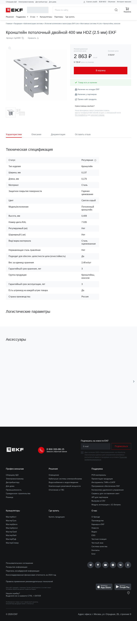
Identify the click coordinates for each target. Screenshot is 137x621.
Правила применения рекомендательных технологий (29, 581)
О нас (33, 17)
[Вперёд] (133, 381)
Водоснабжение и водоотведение (63, 482)
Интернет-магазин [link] (124, 2)
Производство (98, 520)
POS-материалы (99, 475)
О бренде (96, 517)
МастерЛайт (11, 535)
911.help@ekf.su (81, 115)
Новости (95, 528)
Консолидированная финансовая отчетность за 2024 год (31, 575)
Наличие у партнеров (87, 94)
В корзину (28, 409)
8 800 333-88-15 (55, 449)
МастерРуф (11, 539)
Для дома (52, 2)
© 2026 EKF (12, 614)
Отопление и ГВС (56, 490)
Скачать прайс (91, 2)
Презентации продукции (102, 479)
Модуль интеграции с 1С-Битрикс (106, 505)
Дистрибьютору (41, 2)
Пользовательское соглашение (19, 563)
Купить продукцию (57, 517)
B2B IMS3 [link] (102, 2)
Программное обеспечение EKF (106, 486)
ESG (93, 535)
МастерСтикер (12, 543)
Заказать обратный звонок (57, 452)
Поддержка (21, 17)
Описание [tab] (36, 134)
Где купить (70, 17)
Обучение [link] (111, 2)
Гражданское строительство (18, 493)
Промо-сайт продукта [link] (87, 99)
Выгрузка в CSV (98, 501)
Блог (94, 554)
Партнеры (58, 17)
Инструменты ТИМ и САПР (103, 482)
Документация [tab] (58, 134)
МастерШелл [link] (11, 524)
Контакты (96, 550)
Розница (9, 497)
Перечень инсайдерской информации (22, 571)
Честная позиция (99, 539)
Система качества (99, 546)
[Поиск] (116, 10)
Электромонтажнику (26, 2)
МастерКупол (12, 528)
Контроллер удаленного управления (108, 490)
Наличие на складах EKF (89, 89)
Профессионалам (15, 469)
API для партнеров (100, 497)
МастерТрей (11, 532)
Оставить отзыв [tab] (83, 134)
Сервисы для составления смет (105, 493)
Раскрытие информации (16, 567)
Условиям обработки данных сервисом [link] (18, 589)
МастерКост (11, 517)
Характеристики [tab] (14, 134)
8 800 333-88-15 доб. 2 (97, 113)
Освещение (54, 475)
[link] (90, 565)
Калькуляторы (46, 17)
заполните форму (97, 115)
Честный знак (97, 543)
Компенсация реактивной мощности (65, 486)
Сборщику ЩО (11, 2)
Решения (10, 17)
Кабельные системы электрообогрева (65, 479)
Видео (94, 532)
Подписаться (121, 446)
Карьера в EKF (98, 524)
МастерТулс (11, 520)
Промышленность (14, 490)
